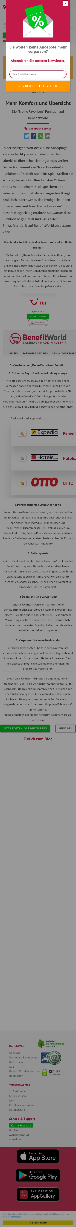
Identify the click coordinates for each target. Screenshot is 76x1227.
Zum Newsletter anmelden (38, 86)
